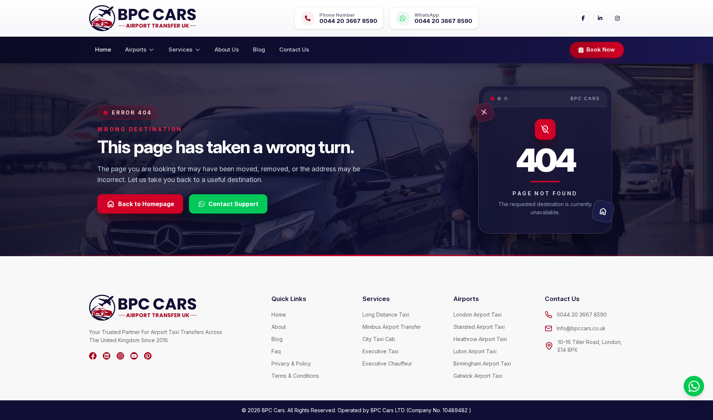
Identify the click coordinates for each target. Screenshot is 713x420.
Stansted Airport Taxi (479, 327)
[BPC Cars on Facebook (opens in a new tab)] (93, 356)
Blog (259, 49)
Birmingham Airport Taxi (482, 363)
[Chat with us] (694, 386)
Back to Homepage (140, 204)
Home (103, 49)
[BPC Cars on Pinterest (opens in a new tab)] (148, 356)
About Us (227, 49)
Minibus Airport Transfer (391, 327)
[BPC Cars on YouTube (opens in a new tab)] (134, 356)
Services (180, 49)
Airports (135, 49)
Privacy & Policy (291, 363)
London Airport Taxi (477, 314)
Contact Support (233, 204)
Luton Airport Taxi (475, 351)
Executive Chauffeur (387, 363)
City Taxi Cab (378, 339)
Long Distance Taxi (385, 314)
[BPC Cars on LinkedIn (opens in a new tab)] (106, 356)
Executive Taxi (380, 351)
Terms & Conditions (295, 376)
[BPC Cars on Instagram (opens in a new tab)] (120, 356)
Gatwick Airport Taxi (477, 376)
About (278, 327)
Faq (276, 351)
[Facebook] (583, 18)
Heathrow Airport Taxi (480, 339)
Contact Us (294, 49)
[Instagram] (617, 18)
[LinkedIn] (600, 18)
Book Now (600, 49)
